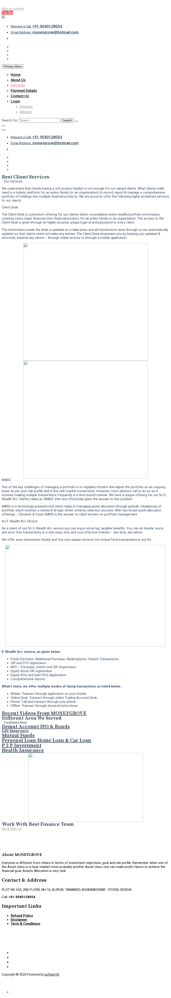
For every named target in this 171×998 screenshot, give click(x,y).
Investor (26, 107)
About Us (18, 80)
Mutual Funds (18, 735)
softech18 (52, 974)
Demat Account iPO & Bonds (36, 726)
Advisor (26, 112)
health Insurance (23, 750)
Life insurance (15, 731)
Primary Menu (13, 66)
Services (18, 85)
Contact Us (20, 96)
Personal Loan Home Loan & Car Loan (46, 740)
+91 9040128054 (36, 26)
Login (15, 101)
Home (15, 75)
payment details (24, 91)
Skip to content (13, 9)
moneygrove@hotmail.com (45, 32)
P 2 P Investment (21, 745)
